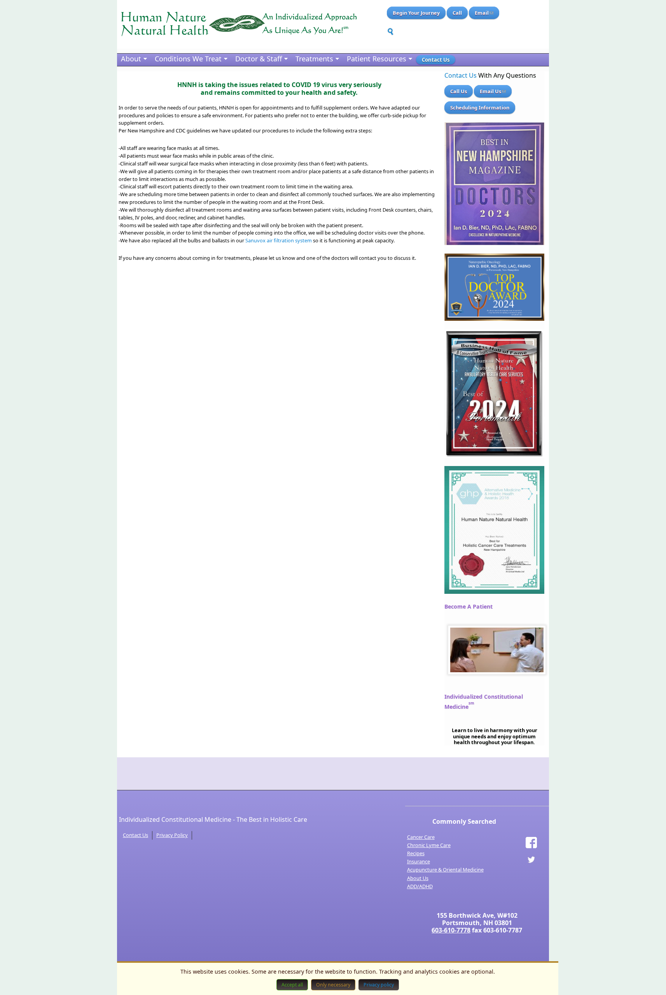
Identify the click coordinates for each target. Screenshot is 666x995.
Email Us (490, 91)
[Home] (238, 24)
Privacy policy (379, 984)
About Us (417, 878)
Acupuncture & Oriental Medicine (445, 869)
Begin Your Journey (416, 12)
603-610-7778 (451, 930)
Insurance (418, 861)
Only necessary (333, 984)
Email (482, 12)
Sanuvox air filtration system (278, 240)
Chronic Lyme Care (429, 845)
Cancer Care (421, 836)
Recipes (416, 853)
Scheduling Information (479, 107)
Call (457, 12)
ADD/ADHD (420, 886)
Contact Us (460, 75)
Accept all (292, 984)
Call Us (458, 91)
